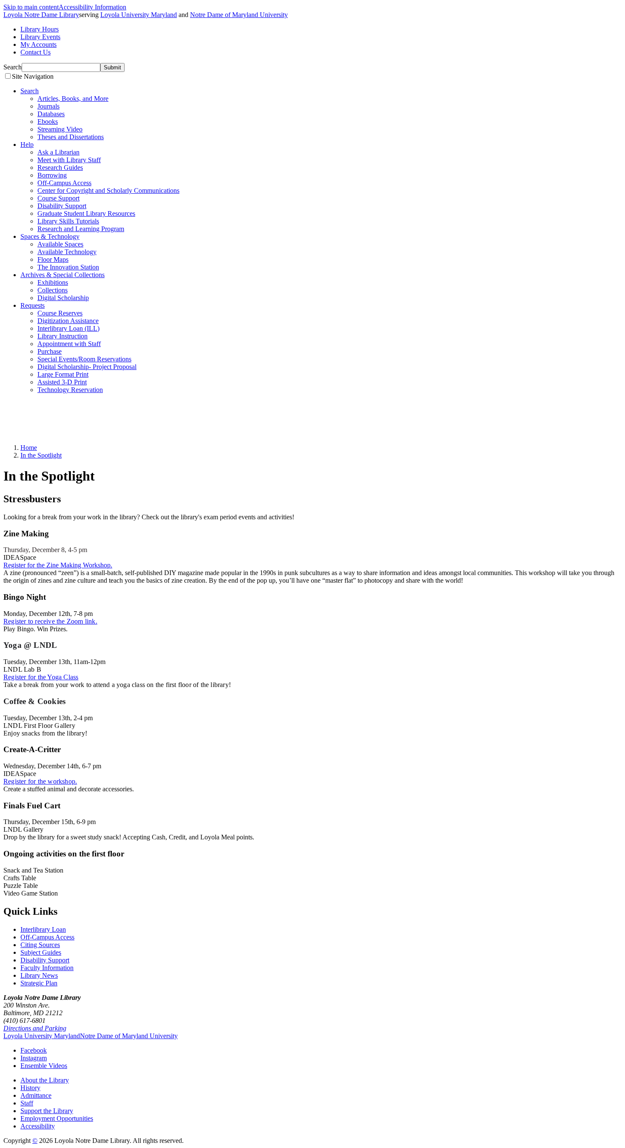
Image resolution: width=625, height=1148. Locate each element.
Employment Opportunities (56, 1118)
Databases (51, 113)
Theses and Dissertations (70, 136)
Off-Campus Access (64, 182)
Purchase (49, 351)
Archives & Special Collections (62, 274)
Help (27, 144)
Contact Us (35, 52)
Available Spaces (60, 244)
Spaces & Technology (50, 236)
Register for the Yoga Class (40, 677)
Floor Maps (52, 259)
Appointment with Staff (69, 343)
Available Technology (67, 251)
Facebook (33, 1050)
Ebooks (47, 121)
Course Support (58, 198)
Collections (52, 290)
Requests (32, 305)
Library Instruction (62, 336)
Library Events (40, 36)
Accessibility (37, 1126)
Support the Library (46, 1110)
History (30, 1087)
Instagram (33, 1058)
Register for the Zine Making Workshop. (57, 565)
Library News (39, 975)
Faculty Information (47, 967)
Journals (48, 106)
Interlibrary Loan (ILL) (68, 328)
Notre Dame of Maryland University (239, 14)
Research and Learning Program (80, 228)
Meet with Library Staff (69, 159)
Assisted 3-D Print (62, 382)
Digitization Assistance (68, 320)
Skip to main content (31, 7)
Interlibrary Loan (43, 929)
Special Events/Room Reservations (84, 359)
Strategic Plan (38, 983)
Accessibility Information (92, 7)
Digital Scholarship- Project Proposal (86, 366)
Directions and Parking (34, 1028)
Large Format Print (62, 374)
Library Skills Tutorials (68, 221)
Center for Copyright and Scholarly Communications (108, 190)
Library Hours (39, 29)
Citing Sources (40, 944)
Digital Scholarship (63, 297)
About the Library (44, 1080)
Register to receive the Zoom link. (50, 621)
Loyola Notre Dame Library (41, 14)
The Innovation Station (68, 267)
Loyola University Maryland (138, 14)
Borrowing (52, 175)
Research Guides (60, 167)
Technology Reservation (70, 389)
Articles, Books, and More (72, 98)
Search (12, 67)
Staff (26, 1103)
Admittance (35, 1095)
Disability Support (61, 205)
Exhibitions (52, 282)
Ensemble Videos (43, 1065)
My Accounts (38, 44)
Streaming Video (59, 129)
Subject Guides (40, 952)
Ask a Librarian (58, 152)
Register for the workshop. (40, 781)
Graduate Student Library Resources (86, 213)
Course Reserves (59, 313)
